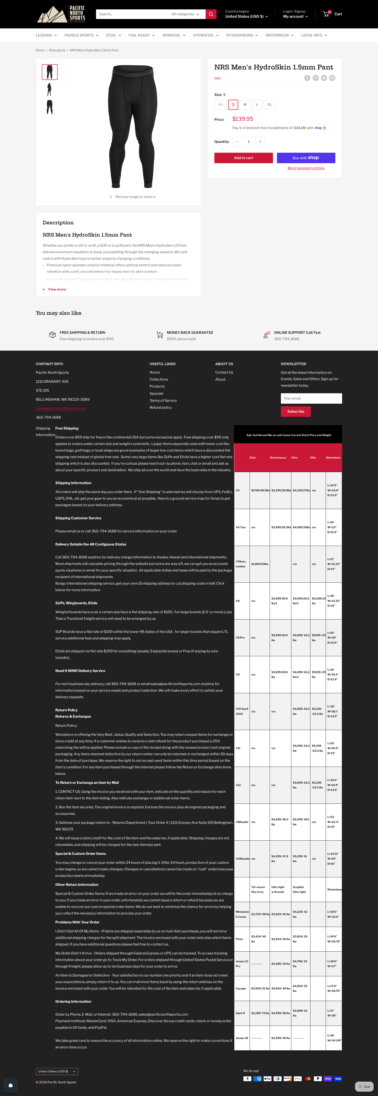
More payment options (306, 168)
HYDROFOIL (203, 35)
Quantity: (222, 141)
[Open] (10, 1085)
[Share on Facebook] (307, 77)
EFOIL (111, 35)
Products (157, 386)
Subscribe (295, 411)
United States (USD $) (53, 1071)
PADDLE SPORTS (79, 35)
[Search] (211, 14)
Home (40, 50)
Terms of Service (163, 400)
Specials (156, 393)
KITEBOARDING (239, 35)
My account (293, 16)
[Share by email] (332, 77)
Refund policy (161, 407)
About (220, 379)
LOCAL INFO (311, 35)
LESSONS (44, 35)
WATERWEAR (277, 35)
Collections (159, 379)
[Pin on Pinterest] (316, 77)
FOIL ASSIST (139, 35)
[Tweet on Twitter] (324, 77)
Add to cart (243, 158)
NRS (217, 78)
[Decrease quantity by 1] (237, 141)
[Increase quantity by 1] (260, 141)
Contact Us (224, 372)
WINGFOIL (172, 35)
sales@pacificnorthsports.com (61, 408)
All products (57, 50)
